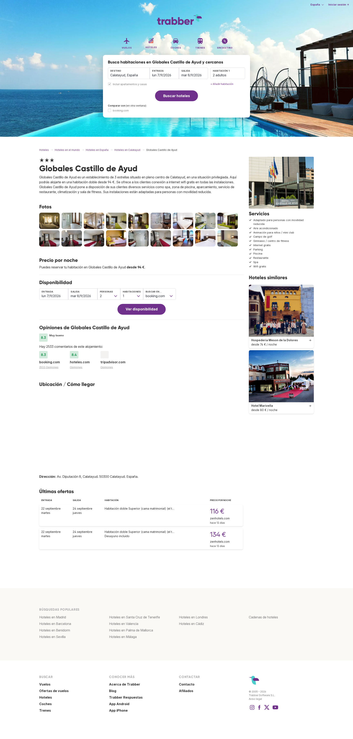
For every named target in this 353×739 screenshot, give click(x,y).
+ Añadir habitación (221, 84)
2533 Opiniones (48, 367)
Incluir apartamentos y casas (130, 84)
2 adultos (219, 75)
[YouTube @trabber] (275, 709)
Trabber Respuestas (126, 697)
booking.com (121, 110)
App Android (119, 704)
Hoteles (45, 697)
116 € (217, 511)
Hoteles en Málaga (123, 637)
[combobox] (129, 73)
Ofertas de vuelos (54, 691)
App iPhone (118, 710)
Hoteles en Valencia (123, 624)
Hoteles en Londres (193, 617)
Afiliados (186, 691)
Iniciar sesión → (338, 4)
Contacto (186, 684)
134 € (218, 534)
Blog (112, 691)
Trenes (45, 710)
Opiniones (76, 367)
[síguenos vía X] (267, 709)
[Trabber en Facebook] (259, 709)
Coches (45, 704)
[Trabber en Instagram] (252, 709)
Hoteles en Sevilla (52, 637)
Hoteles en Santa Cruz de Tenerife (134, 617)
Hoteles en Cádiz (191, 624)
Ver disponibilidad (142, 309)
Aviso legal (255, 698)
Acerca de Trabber (124, 684)
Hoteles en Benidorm (54, 630)
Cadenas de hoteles (263, 617)
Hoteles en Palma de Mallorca (131, 630)
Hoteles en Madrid (52, 617)
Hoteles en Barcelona (55, 624)
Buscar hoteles (176, 96)
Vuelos (44, 684)
